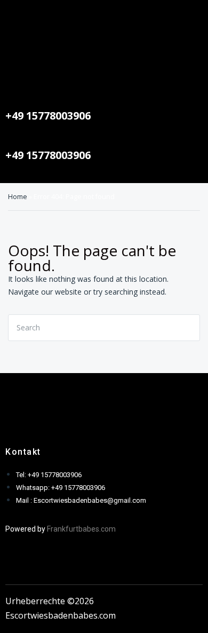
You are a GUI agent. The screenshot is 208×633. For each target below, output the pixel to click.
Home (17, 196)
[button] (104, 15)
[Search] (189, 327)
